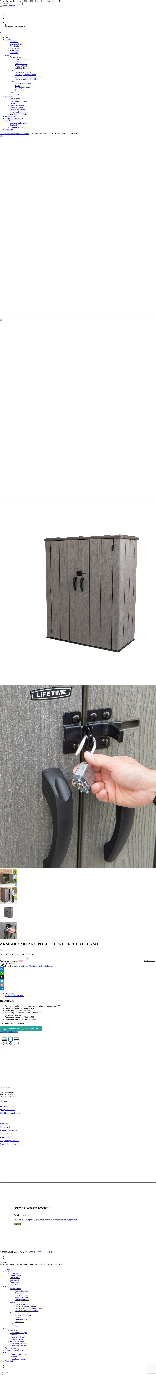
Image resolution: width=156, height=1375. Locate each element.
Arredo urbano (10, 1348)
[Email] (78, 985)
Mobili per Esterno (22, 1300)
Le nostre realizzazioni (18, 1355)
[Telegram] (78, 981)
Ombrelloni (19, 1293)
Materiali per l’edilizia (18, 1346)
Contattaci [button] (4, 1124)
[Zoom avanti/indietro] (1, 1372)
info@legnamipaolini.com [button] (10, 1113)
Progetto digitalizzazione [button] (9, 1141)
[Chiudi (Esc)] (8, 1372)
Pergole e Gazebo (21, 1297)
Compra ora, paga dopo (11, 961)
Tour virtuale (15, 1280)
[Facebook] (78, 969)
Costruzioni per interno (18, 1344)
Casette (12, 1302)
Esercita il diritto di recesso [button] (10, 1144)
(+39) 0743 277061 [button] (7, 1106)
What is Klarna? (149, 961)
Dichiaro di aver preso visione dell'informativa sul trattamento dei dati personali (46, 1220)
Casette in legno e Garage (24, 1304)
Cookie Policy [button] (5, 1137)
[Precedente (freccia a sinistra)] (1, 1374)
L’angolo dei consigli (18, 1359)
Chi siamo (14, 1273)
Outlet (12, 1324)
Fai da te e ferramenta (23, 1315)
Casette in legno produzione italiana (28, 1308)
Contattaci (14, 1284)
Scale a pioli (19, 1322)
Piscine (17, 1317)
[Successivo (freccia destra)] (3, 1374)
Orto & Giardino (21, 1295)
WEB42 (32, 1252)
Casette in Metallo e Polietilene (17, 134)
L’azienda (8, 1271)
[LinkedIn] (78, 988)
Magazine (8, 1352)
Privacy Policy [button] (6, 1134)
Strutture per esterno (17, 1341)
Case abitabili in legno (18, 1333)
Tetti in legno (15, 1330)
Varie (12, 1313)
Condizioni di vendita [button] (8, 1130)
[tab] (80, 993)
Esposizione (14, 1282)
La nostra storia (16, 1275)
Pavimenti (13, 1335)
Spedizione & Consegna (14, 996)
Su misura (9, 1328)
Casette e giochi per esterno (25, 1306)
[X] (78, 977)
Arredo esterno (15, 1289)
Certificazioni (15, 1278)
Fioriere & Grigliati (22, 1291)
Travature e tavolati (17, 1339)
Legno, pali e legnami (18, 1337)
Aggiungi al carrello (7, 964)
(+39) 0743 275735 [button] (7, 1110)
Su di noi (13, 1357)
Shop (7, 1286)
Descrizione (9, 993)
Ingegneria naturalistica (14, 1350)
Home (2, 134)
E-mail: (17, 1215)
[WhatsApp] (78, 973)
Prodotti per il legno (22, 1319)
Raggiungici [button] (5, 1127)
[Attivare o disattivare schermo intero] (3, 1372)
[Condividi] (6, 1372)
